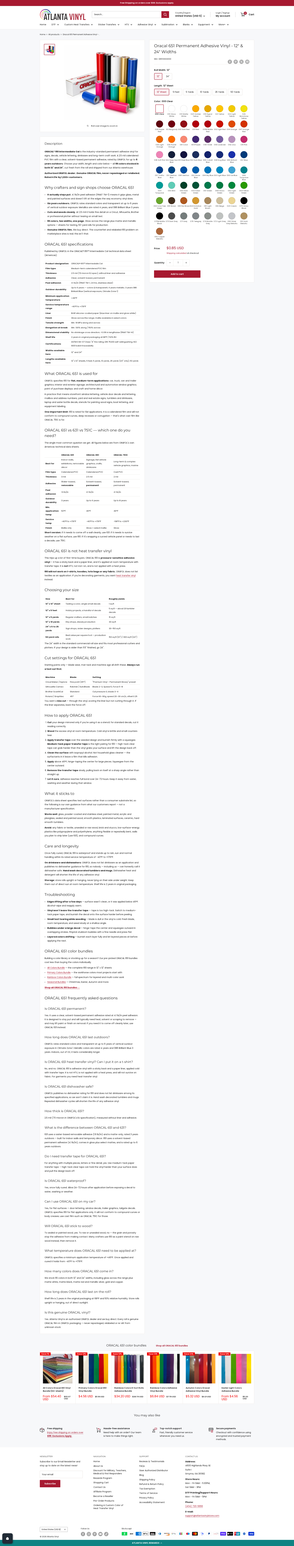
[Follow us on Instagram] (89, 1534)
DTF (54, 24)
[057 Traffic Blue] (159, 169)
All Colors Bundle (56, 967)
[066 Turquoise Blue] (243, 169)
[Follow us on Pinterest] (94, 1534)
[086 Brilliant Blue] (231, 154)
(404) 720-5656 (194, 1506)
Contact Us (99, 1487)
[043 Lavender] (219, 139)
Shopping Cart (101, 1482)
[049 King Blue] (219, 154)
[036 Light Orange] (159, 139)
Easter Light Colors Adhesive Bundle (232, 1390)
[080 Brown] (171, 200)
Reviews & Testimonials (151, 1461)
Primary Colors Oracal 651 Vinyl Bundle (93, 1390)
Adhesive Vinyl (145, 24)
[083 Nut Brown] (183, 200)
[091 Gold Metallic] (243, 215)
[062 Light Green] (231, 185)
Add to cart (177, 274)
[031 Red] (195, 124)
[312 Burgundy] (171, 124)
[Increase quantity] (186, 262)
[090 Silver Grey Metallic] (231, 215)
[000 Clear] (159, 108)
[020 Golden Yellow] (195, 108)
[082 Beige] (219, 200)
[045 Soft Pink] (159, 154)
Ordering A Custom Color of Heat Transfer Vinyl (108, 1507)
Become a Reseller (103, 1496)
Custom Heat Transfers (76, 24)
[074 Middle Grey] (207, 215)
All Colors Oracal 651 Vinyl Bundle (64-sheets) (57, 1390)
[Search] (165, 14)
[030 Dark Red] (183, 124)
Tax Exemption (147, 1488)
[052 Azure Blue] (195, 169)
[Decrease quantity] (170, 262)
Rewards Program (102, 1478)
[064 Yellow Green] (243, 185)
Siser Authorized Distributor (153, 1470)
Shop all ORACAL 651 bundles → (62, 987)
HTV (127, 24)
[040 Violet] (207, 139)
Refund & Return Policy (151, 1484)
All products (54, 34)
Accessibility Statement (152, 1502)
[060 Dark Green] (183, 185)
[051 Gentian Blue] (171, 169)
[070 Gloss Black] (243, 200)
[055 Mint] (171, 185)
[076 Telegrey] (195, 215)
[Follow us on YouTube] (100, 1534)
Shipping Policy (147, 1479)
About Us (98, 1466)
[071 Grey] (183, 215)
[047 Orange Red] (243, 124)
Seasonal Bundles (56, 982)
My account (223, 15)
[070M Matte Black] (159, 215)
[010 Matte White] (183, 108)
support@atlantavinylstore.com (202, 1515)
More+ (222, 24)
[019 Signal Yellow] (207, 108)
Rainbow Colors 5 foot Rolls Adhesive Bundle (129, 1390)
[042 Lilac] (231, 139)
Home (43, 24)
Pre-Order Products (103, 1500)
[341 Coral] (183, 139)
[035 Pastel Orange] (171, 139)
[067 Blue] (243, 154)
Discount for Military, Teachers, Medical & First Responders (109, 1472)
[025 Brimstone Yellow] (243, 108)
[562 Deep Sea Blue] (171, 154)
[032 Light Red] (219, 124)
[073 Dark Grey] (171, 215)
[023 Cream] (231, 200)
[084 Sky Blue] (207, 169)
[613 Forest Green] (195, 185)
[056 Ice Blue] (231, 169)
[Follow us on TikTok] (106, 1534)
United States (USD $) (51, 1529)
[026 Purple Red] (159, 124)
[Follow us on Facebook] (83, 1534)
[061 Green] (207, 185)
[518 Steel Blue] (183, 154)
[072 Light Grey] (219, 215)
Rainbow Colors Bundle (59, 977)
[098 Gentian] (183, 169)
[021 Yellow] (219, 108)
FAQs (142, 1466)
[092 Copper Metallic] (159, 231)
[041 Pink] (243, 139)
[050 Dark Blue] (195, 154)
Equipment (204, 24)
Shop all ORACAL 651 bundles (172, 1345)
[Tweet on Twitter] (241, 61)
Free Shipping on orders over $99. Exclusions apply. (147, 2)
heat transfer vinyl (126, 575)
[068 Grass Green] (219, 185)
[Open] (7, 1538)
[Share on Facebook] (230, 61)
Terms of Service (148, 1493)
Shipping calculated (177, 253)
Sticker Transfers (107, 24)
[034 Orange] (231, 124)
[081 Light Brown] (207, 200)
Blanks (186, 24)
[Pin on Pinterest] (236, 61)
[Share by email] (247, 61)
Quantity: (159, 262)
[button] (147, 1543)
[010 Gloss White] (171, 108)
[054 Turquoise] (159, 185)
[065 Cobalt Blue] (207, 154)
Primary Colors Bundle (59, 972)
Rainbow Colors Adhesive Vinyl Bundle (163, 1390)
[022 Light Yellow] (231, 108)
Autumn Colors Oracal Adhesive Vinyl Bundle (198, 1390)
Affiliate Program (102, 1491)
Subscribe (50, 1483)
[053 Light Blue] (219, 169)
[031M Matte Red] (207, 124)
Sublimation (168, 24)
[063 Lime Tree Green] (159, 200)
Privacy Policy (146, 1497)
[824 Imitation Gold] (195, 200)
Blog (141, 1475)
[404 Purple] (195, 139)
